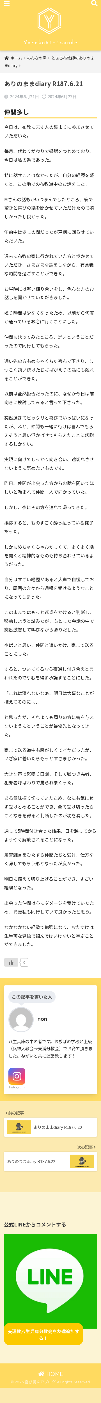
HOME (54, 1373)
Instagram (17, 1087)
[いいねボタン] (11, 962)
